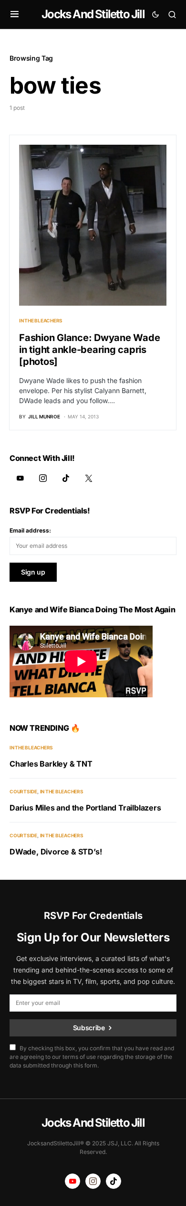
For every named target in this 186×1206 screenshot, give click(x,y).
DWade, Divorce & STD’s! (56, 851)
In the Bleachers (40, 320)
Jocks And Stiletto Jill (93, 14)
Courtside (23, 791)
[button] (15, 14)
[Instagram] (42, 478)
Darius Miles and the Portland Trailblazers (85, 807)
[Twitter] (88, 478)
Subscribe (89, 1028)
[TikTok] (65, 478)
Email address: (30, 530)
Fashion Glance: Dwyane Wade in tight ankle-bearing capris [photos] (89, 349)
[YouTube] (20, 478)
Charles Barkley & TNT (51, 763)
